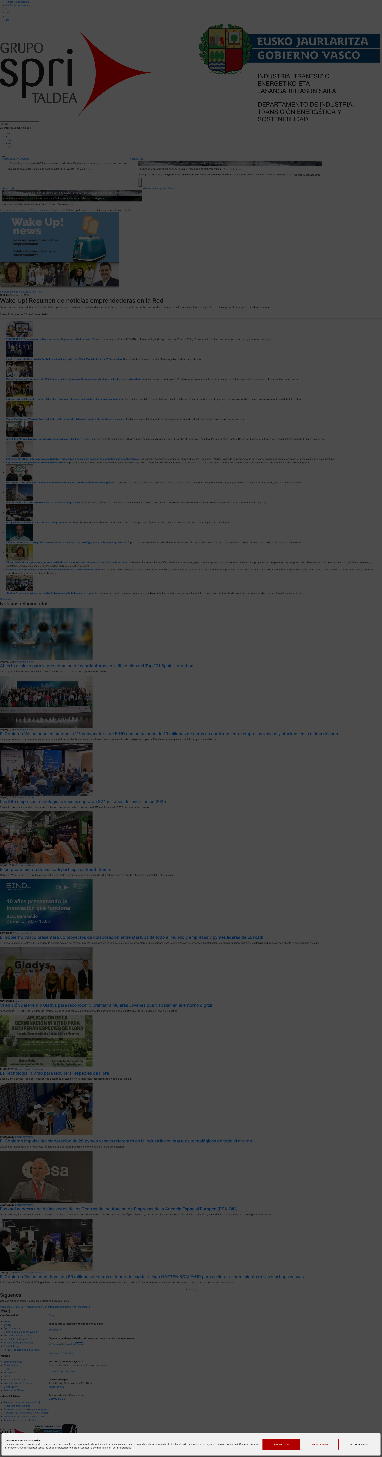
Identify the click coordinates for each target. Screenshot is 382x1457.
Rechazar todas (319, 1444)
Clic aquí (244, 1444)
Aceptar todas (281, 1444)
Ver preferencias (359, 1444)
